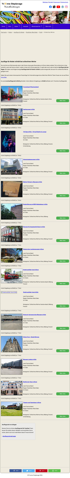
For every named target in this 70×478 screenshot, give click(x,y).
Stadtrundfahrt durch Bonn (31, 269)
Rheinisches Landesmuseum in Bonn (33, 249)
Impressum (57, 2)
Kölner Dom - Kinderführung (31, 337)
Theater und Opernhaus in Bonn (32, 402)
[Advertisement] (35, 47)
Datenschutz (64, 2)
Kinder (16, 26)
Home (3, 26)
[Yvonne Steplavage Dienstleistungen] (12, 8)
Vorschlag (3, 77)
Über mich (48, 26)
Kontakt (51, 2)
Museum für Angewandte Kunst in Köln (34, 227)
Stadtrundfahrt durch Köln (30, 292)
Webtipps (45, 2)
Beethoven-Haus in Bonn (30, 382)
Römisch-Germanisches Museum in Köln (34, 314)
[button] (15, 470)
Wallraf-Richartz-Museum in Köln (32, 182)
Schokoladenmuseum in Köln (31, 159)
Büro (10, 26)
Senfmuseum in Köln (29, 109)
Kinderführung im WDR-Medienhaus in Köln (35, 204)
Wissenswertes (36, 26)
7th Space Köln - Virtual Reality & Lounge (34, 131)
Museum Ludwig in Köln (29, 359)
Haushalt (25, 26)
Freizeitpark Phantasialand (31, 87)
